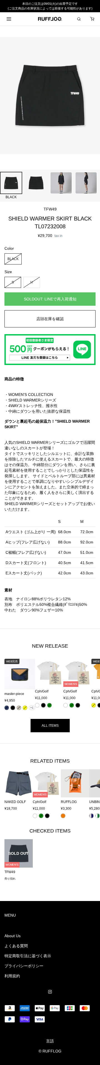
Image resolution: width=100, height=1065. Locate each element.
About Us (12, 936)
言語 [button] (50, 1041)
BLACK (13, 259)
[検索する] (78, 18)
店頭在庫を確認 (50, 319)
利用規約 (12, 976)
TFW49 (50, 209)
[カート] (92, 18)
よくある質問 (16, 946)
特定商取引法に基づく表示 (27, 956)
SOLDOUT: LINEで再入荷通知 (50, 299)
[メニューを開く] (8, 19)
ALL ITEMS (50, 726)
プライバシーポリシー (23, 966)
